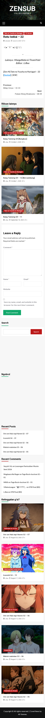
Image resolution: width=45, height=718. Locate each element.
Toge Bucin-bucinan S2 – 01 (22, 482)
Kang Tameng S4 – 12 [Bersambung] (19, 178)
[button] (4, 23)
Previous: (11, 86)
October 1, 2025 (16, 181)
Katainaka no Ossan (10, 528)
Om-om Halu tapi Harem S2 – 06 (15, 443)
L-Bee (6, 142)
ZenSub (22, 9)
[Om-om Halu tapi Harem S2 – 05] (23, 680)
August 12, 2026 (16, 659)
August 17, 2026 (16, 578)
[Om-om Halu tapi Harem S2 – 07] (23, 517)
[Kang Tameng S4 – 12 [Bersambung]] (23, 161)
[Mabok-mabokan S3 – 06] (23, 639)
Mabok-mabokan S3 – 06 (13, 447)
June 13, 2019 (17, 41)
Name (6, 279)
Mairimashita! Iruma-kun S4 (13, 569)
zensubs (7, 41)
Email (26, 279)
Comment (7, 247)
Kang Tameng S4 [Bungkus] (15, 139)
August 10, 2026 (16, 700)
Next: (28, 92)
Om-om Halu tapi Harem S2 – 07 (15, 434)
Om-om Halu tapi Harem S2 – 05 (15, 452)
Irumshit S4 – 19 (9, 438)
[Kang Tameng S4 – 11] (23, 200)
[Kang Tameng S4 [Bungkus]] (23, 122)
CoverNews (34, 711)
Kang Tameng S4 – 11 (12, 217)
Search (5, 322)
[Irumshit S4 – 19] (23, 558)
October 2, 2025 (16, 142)
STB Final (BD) (34, 487)
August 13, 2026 (16, 619)
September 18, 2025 (17, 220)
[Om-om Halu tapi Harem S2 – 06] (23, 599)
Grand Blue (8, 650)
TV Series (28, 33)
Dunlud (7, 75)
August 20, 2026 (16, 537)
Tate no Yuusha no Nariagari (13, 33)
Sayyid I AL (8, 466)
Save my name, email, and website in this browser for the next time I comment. (20, 303)
